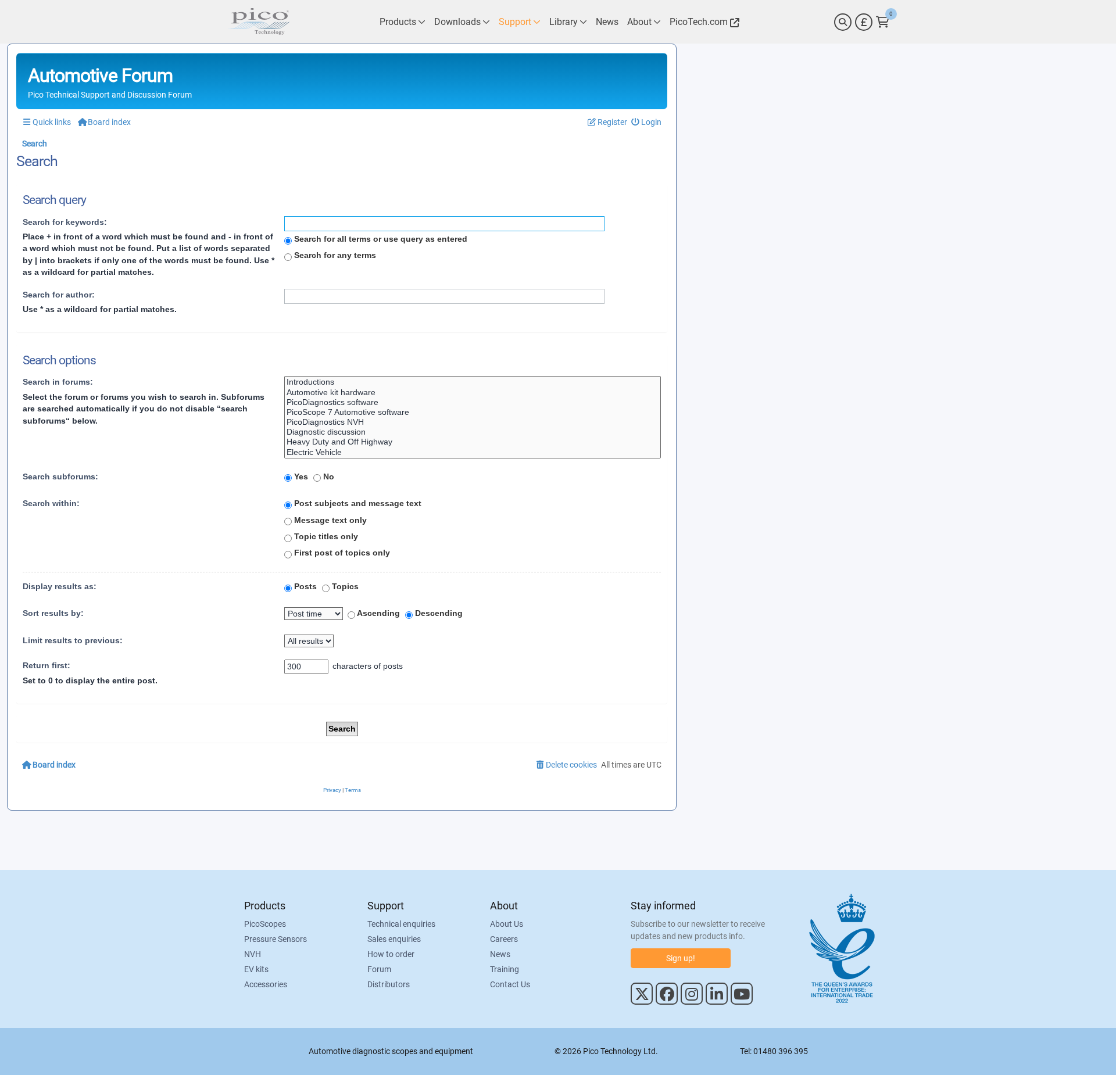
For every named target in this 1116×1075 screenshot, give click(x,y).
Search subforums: (60, 476)
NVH (252, 954)
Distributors (388, 984)
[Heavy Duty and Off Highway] (472, 442)
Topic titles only (325, 536)
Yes (300, 476)
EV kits (256, 969)
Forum (379, 969)
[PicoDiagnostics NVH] (472, 422)
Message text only (329, 520)
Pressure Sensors (275, 939)
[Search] (843, 22)
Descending (438, 613)
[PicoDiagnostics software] (472, 402)
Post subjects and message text (356, 503)
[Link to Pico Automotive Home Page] (259, 22)
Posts (304, 586)
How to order (390, 954)
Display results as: (59, 586)
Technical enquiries (401, 924)
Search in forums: (58, 381)
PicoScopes (265, 924)
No (327, 476)
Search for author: (59, 294)
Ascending (377, 613)
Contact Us (510, 984)
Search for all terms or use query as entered (379, 238)
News (500, 954)
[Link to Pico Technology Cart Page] (882, 22)
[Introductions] (472, 382)
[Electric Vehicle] (472, 452)
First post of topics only (341, 552)
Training (504, 969)
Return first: (46, 665)
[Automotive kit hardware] (472, 392)
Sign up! (680, 958)
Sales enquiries (394, 939)
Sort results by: (53, 613)
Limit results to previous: (73, 640)
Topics (344, 586)
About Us (506, 924)
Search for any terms (334, 255)
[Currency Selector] (863, 22)
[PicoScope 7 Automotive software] (472, 412)
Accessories (265, 984)
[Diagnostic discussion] (472, 432)
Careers (504, 939)
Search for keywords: (65, 222)
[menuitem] (646, 122)
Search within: (51, 503)
